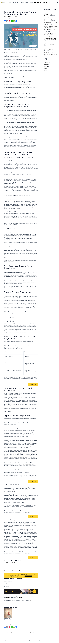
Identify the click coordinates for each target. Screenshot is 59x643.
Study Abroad (15, 2)
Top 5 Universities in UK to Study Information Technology (50, 14)
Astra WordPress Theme (51, 640)
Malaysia (46, 66)
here (30, 600)
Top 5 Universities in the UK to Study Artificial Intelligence (50, 19)
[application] (18, 2)
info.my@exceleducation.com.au (14, 586)
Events (26, 2)
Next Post (33, 632)
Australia (46, 62)
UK (45, 70)
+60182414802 (15, 584)
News (45, 68)
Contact (31, 2)
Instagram (20, 597)
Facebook (8, 597)
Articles (22, 2)
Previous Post (10, 632)
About (10, 2)
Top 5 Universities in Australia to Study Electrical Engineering (51, 35)
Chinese (46, 64)
